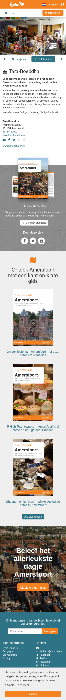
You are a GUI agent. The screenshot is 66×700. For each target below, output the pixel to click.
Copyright (8, 651)
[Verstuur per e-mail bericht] (41, 240)
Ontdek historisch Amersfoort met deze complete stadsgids (33, 353)
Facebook (45, 654)
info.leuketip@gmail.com (49, 651)
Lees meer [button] (22, 685)
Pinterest (44, 665)
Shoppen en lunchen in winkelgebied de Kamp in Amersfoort (33, 503)
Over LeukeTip (10, 648)
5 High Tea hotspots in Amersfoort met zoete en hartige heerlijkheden (33, 428)
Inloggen (53, 4)
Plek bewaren (44, 59)
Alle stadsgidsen (33, 516)
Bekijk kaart (21, 59)
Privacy (6, 658)
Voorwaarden (10, 654)
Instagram (45, 661)
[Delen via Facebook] (24, 240)
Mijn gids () (54, 12)
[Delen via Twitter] (33, 240)
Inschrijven (50, 631)
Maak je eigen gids (33, 587)
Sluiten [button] (33, 693)
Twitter (43, 658)
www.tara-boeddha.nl (14, 135)
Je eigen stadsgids (36, 222)
